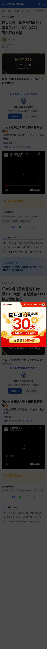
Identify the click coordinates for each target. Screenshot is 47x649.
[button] (43, 304)
